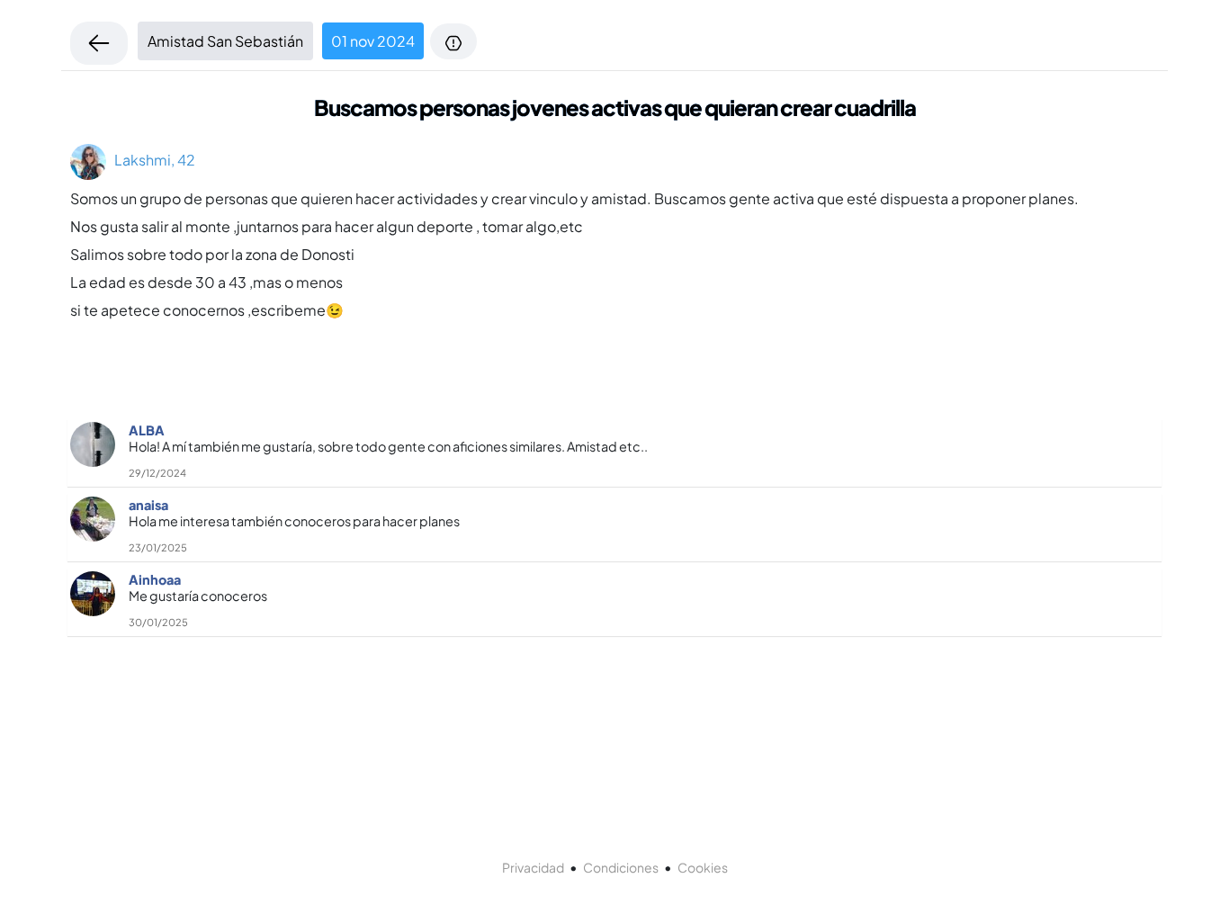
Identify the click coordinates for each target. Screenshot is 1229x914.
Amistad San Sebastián (225, 40)
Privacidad (533, 867)
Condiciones (621, 867)
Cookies (702, 867)
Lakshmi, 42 (150, 159)
